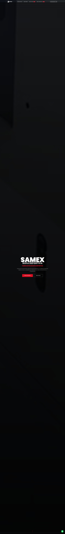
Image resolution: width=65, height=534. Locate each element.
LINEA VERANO (26, 1)
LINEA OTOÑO (32, 1)
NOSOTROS (38, 275)
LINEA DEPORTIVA (19, 1)
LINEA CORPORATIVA (40, 1)
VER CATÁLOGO (27, 275)
